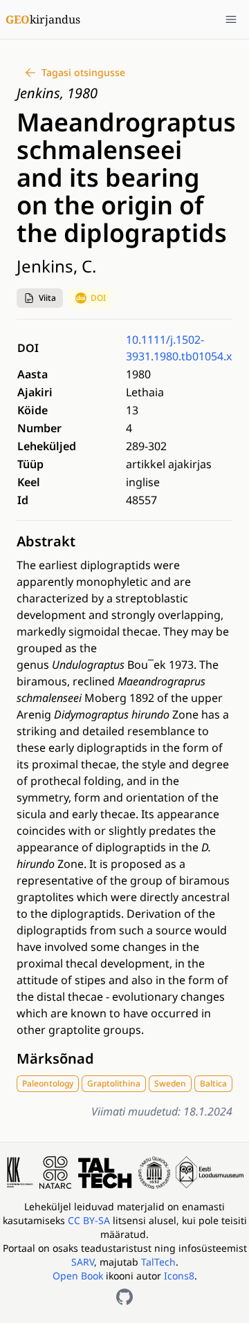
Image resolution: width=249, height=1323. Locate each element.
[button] (40, 298)
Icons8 (179, 1275)
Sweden (170, 1083)
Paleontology (47, 1083)
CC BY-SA (90, 1220)
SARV (82, 1261)
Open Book (78, 1275)
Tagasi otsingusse (83, 72)
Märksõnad (55, 1058)
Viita (47, 298)
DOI (98, 298)
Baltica (213, 1083)
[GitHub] (124, 1296)
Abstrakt (46, 541)
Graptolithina (113, 1083)
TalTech (158, 1261)
